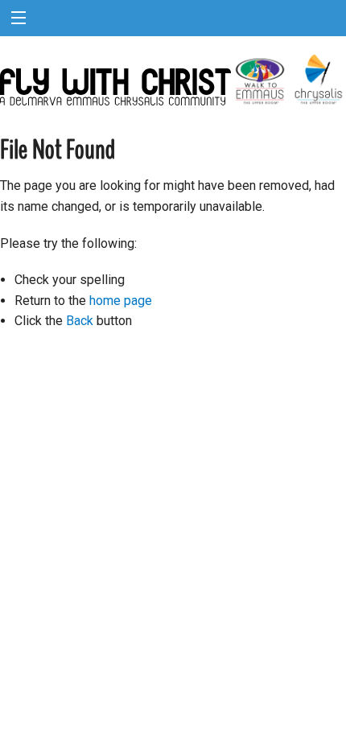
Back (79, 320)
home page (120, 300)
